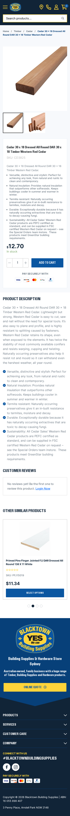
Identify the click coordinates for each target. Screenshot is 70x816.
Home (6, 31)
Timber (17, 31)
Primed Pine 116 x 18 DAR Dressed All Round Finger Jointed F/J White (33, 562)
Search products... (19, 18)
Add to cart (47, 262)
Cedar (29, 31)
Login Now (43, 488)
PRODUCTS (10, 715)
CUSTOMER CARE (15, 734)
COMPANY (10, 743)
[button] (5, 7)
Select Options (35, 593)
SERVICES (9, 724)
